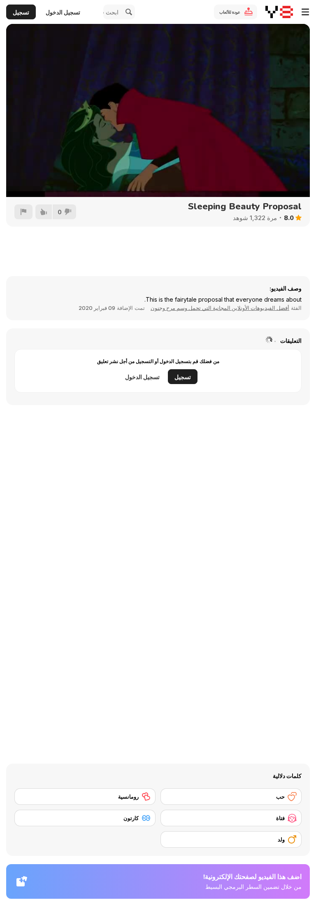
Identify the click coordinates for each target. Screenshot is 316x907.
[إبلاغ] (23, 211)
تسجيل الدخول (63, 12)
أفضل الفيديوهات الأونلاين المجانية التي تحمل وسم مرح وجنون (220, 308)
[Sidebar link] (305, 12)
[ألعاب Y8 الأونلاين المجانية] (279, 12)
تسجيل (21, 12)
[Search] (127, 12)
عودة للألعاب (229, 11)
